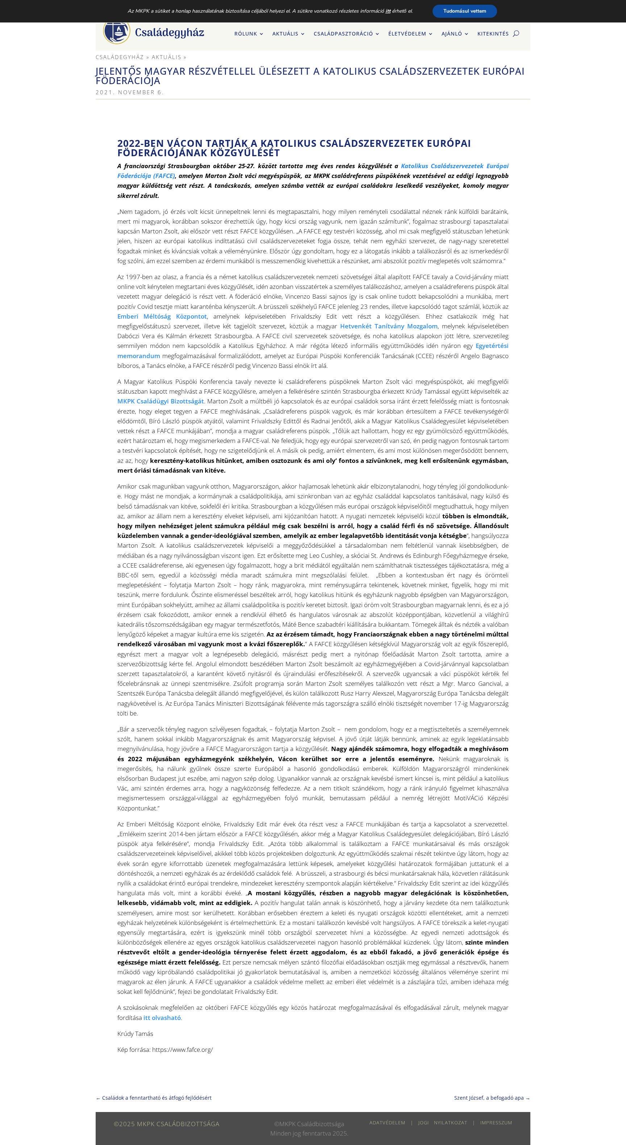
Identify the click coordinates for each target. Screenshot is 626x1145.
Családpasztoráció (343, 34)
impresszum (496, 1122)
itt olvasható (162, 1017)
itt (388, 11)
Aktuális (285, 34)
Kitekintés (493, 34)
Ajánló (452, 34)
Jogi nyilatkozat (442, 1122)
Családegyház (120, 57)
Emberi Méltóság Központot (162, 316)
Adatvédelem (387, 1122)
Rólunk (245, 34)
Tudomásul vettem (464, 11)
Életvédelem (407, 34)
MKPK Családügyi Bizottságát (160, 401)
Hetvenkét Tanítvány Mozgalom (389, 326)
